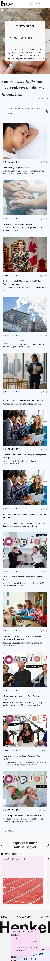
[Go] (31, 4)
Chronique (18, 108)
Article (9, 108)
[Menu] (45, 4)
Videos (37, 108)
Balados (10, 114)
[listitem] (25, 149)
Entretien (29, 108)
